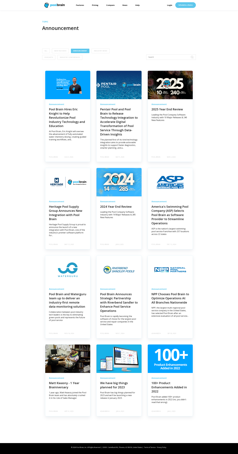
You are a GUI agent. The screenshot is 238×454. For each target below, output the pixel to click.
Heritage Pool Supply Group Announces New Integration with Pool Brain (65, 212)
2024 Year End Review (116, 206)
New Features (60, 51)
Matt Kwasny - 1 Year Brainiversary (64, 385)
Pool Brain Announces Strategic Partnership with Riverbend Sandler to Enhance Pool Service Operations (119, 302)
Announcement (80, 51)
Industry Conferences (70, 57)
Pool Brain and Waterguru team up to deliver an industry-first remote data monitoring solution (67, 300)
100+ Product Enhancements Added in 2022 (169, 387)
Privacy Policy (161, 447)
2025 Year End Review (167, 109)
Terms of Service (150, 447)
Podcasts (49, 57)
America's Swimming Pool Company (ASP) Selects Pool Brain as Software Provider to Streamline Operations (169, 214)
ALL (46, 51)
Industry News (100, 51)
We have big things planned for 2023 (114, 385)
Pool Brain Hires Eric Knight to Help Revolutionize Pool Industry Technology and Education (67, 117)
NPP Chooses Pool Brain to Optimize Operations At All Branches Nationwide (170, 298)
